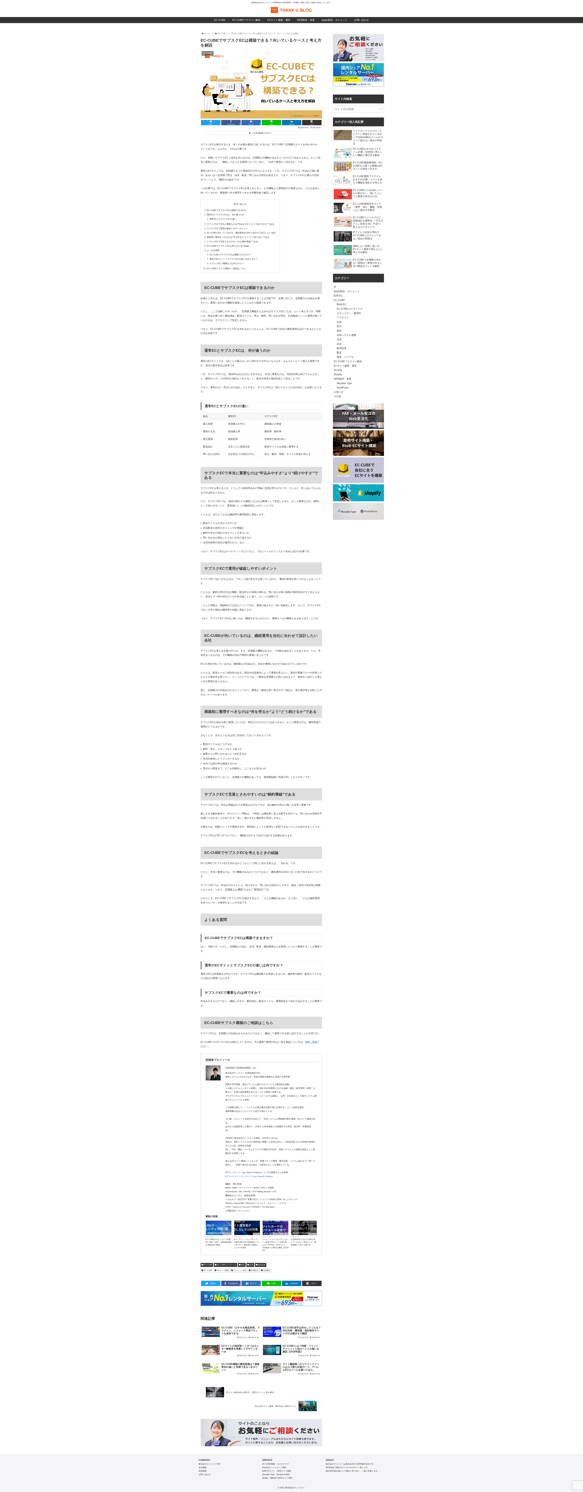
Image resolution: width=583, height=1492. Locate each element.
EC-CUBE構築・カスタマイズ (275, 1464)
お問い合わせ (204, 1474)
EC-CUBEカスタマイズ (226, 1265)
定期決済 (254, 1270)
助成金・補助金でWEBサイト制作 (277, 1478)
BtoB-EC (341, 304)
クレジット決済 (239, 1270)
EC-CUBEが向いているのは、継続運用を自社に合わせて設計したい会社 (241, 232)
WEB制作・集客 (342, 379)
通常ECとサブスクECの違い (223, 219)
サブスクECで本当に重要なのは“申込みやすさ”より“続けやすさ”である (240, 224)
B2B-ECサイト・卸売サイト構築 (276, 1471)
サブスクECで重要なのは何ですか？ (227, 263)
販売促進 (261, 1265)
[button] (381, 109)
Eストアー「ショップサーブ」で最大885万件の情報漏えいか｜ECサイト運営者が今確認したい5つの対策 (246, 1243)
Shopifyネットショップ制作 (274, 1467)
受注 (339, 326)
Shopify (338, 374)
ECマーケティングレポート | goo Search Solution (249, 1176)
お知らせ (338, 392)
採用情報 (202, 1471)
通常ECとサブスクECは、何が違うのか (225, 214)
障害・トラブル (345, 357)
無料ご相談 (311, 1042)
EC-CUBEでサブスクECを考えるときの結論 (228, 246)
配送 (339, 352)
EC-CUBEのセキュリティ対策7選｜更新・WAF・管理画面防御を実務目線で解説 (218, 1242)
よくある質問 (213, 250)
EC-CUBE (227, 1234)
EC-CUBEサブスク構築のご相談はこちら (226, 268)
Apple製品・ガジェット (347, 291)
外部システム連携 (346, 335)
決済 (251, 1265)
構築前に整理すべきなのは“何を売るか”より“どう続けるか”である (238, 237)
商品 (243, 1265)
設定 (339, 344)
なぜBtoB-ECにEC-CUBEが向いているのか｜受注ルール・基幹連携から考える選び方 (303, 1242)
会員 (339, 322)
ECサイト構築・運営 (280, 1234)
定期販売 (267, 1270)
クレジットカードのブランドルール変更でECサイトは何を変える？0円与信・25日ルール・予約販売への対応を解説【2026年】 (275, 1244)
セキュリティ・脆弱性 (349, 313)
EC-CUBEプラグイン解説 (348, 361)
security (256, 1234)
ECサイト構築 (222, 1270)
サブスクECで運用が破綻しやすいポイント (227, 228)
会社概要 (202, 1467)
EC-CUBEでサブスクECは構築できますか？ (231, 254)
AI (335, 287)
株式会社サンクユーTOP (209, 1464)
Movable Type (344, 383)
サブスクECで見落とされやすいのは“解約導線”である (232, 241)
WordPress (343, 387)
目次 (236, 204)
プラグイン (343, 317)
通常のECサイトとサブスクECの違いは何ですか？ (234, 259)
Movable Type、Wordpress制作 (276, 1474)
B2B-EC (338, 295)
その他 (337, 396)
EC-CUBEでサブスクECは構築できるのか (227, 210)
